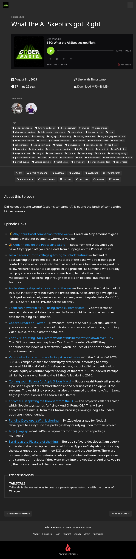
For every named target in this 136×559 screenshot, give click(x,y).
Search (77, 533)
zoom (111, 132)
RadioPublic (26, 179)
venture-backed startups (59, 149)
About (36, 533)
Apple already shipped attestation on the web (41, 288)
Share (116, 179)
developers (79, 161)
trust (90, 149)
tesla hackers (62, 161)
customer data (22, 136)
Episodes (47, 533)
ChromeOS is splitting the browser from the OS (42, 401)
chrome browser (68, 127)
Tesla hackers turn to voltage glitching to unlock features (49, 255)
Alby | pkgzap (19, 431)
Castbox (59, 173)
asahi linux (118, 140)
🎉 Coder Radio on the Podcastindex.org (37, 245)
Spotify (67, 179)
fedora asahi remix (99, 140)
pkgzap (52, 136)
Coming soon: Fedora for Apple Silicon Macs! (40, 381)
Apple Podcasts (38, 173)
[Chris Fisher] (17, 109)
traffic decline (119, 149)
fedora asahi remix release (52, 132)
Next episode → (121, 513)
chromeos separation (25, 132)
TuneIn (100, 179)
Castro (76, 173)
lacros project (100, 127)
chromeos (80, 140)
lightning (66, 136)
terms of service (95, 132)
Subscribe (98, 533)
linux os (85, 127)
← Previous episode (18, 513)
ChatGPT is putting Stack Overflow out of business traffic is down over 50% (61, 338)
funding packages (46, 127)
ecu (80, 157)
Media (87, 533)
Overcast (93, 173)
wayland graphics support (112, 136)
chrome (71, 153)
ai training (39, 136)
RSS (20, 173)
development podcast (100, 161)
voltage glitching (43, 161)
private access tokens (25, 157)
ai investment (73, 144)
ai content (103, 149)
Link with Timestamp (91, 79)
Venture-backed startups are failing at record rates (45, 357)
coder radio (121, 161)
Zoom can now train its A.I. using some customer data (47, 308)
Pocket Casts (113, 173)
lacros (42, 140)
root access (67, 157)
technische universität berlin (118, 157)
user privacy (86, 153)
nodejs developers (23, 127)
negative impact (22, 153)
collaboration (21, 144)
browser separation (60, 140)
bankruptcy (20, 149)
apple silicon (76, 132)
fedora (58, 144)
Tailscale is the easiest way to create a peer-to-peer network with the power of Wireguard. (61, 487)
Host (57, 533)
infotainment (93, 157)
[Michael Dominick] (31, 109)
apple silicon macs (41, 144)
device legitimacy (118, 153)
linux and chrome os (24, 140)
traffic (80, 149)
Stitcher (84, 179)
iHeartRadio (48, 179)
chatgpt (39, 153)
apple (54, 157)
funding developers (85, 136)
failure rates (37, 149)
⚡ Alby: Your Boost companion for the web (39, 234)
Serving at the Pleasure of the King (33, 441)
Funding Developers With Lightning (34, 420)
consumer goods (94, 144)
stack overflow (55, 153)
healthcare (112, 144)
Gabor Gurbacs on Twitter (27, 323)
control (101, 153)
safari (43, 157)
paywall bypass (22, 161)
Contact (67, 533)
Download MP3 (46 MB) (92, 86)
